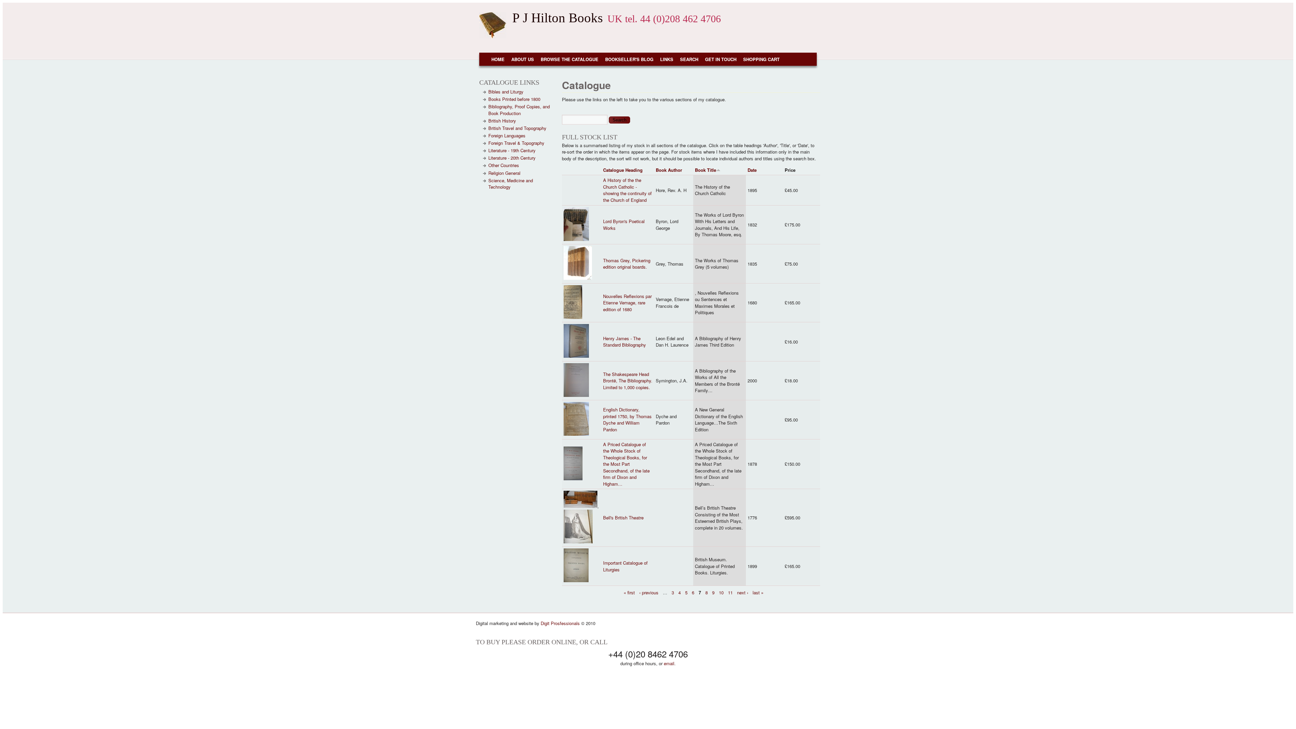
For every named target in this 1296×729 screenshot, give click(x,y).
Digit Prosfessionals (560, 623)
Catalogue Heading (623, 170)
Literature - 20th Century (512, 158)
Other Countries (503, 165)
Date (752, 170)
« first (629, 592)
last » (758, 592)
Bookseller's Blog (629, 59)
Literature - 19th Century (512, 150)
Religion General (504, 173)
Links (666, 59)
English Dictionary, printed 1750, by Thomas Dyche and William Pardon (627, 419)
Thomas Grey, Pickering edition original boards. (626, 263)
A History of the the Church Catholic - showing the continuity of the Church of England (627, 190)
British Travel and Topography (517, 128)
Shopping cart (761, 59)
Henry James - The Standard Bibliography (624, 341)
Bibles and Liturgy (505, 91)
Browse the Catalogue (569, 59)
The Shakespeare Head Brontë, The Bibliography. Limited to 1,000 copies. (627, 380)
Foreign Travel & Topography (516, 143)
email (669, 663)
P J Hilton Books (557, 17)
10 (721, 592)
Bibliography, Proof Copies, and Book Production (519, 109)
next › (742, 592)
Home (498, 59)
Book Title (705, 170)
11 (730, 592)
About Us (522, 59)
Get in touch (720, 59)
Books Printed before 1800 (514, 99)
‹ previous (648, 592)
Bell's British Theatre (623, 517)
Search (689, 59)
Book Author (669, 170)
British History (502, 120)
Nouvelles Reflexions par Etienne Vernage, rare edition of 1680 (627, 303)
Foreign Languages (506, 135)
